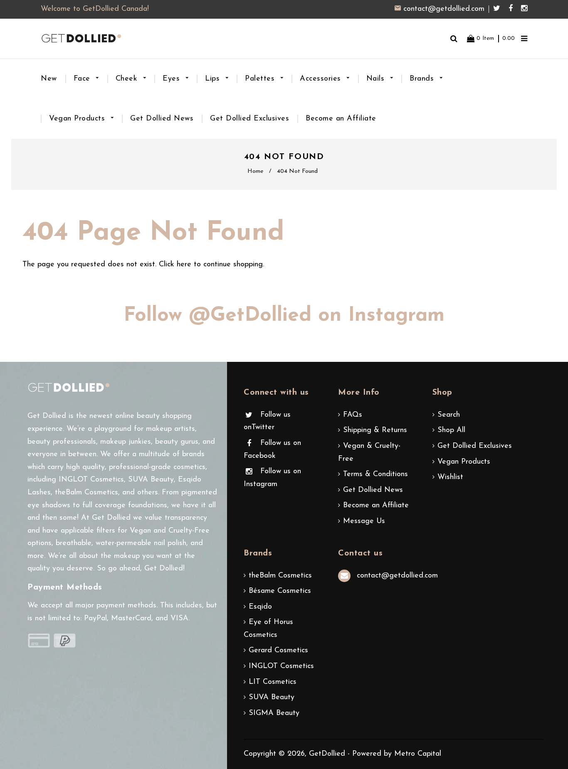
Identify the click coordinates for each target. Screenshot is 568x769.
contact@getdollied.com (443, 9)
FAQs (352, 415)
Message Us (364, 521)
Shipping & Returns (375, 430)
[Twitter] (498, 9)
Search (448, 415)
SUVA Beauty (271, 697)
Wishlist (450, 477)
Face (83, 79)
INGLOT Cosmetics (281, 666)
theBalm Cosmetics (280, 576)
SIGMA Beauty (274, 713)
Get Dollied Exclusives (249, 119)
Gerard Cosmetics (278, 650)
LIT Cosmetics (272, 682)
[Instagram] (524, 9)
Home (255, 171)
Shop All (451, 430)
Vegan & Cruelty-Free (369, 452)
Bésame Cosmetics (280, 591)
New (49, 79)
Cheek (128, 79)
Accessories (321, 79)
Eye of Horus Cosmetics (268, 629)
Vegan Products (78, 119)
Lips (213, 79)
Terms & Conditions (375, 474)
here (184, 264)
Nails (376, 79)
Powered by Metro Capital (396, 754)
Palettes (261, 79)
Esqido (260, 607)
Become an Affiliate (341, 119)
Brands (423, 79)
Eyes (173, 79)
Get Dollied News (161, 119)
